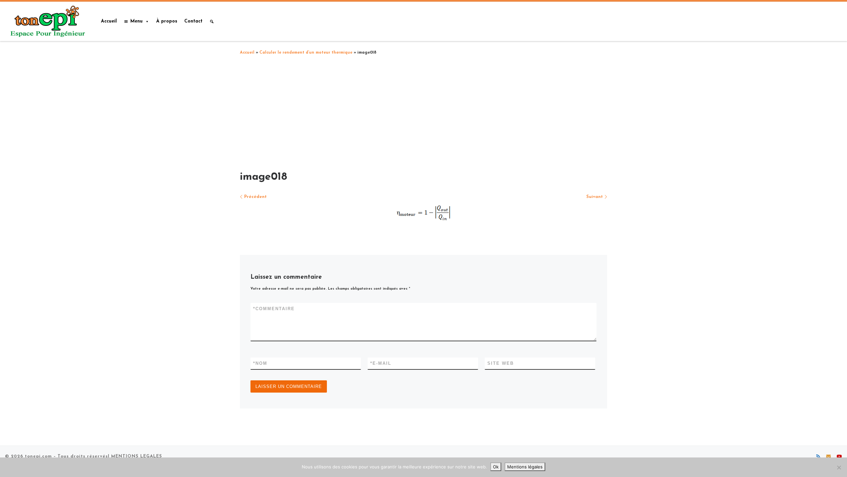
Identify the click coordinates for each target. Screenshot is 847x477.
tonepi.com (38, 456)
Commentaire (274, 308)
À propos (166, 21)
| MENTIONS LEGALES (135, 456)
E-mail (380, 363)
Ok (496, 466)
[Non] (838, 467)
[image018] (424, 212)
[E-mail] (828, 457)
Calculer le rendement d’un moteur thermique (305, 53)
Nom (260, 363)
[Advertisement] (423, 111)
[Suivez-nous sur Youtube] (839, 457)
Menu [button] (136, 21)
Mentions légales (525, 466)
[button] (211, 21)
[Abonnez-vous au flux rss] (818, 457)
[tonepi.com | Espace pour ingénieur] (46, 21)
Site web (500, 363)
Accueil (109, 21)
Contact (193, 21)
